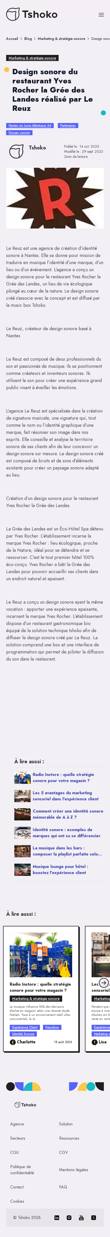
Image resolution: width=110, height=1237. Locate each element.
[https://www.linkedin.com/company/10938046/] (57, 1218)
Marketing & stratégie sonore (61, 38)
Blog (28, 38)
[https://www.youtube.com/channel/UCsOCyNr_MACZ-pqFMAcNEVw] (81, 1218)
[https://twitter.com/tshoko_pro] (93, 1218)
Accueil (12, 38)
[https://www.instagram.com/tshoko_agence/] (69, 1218)
